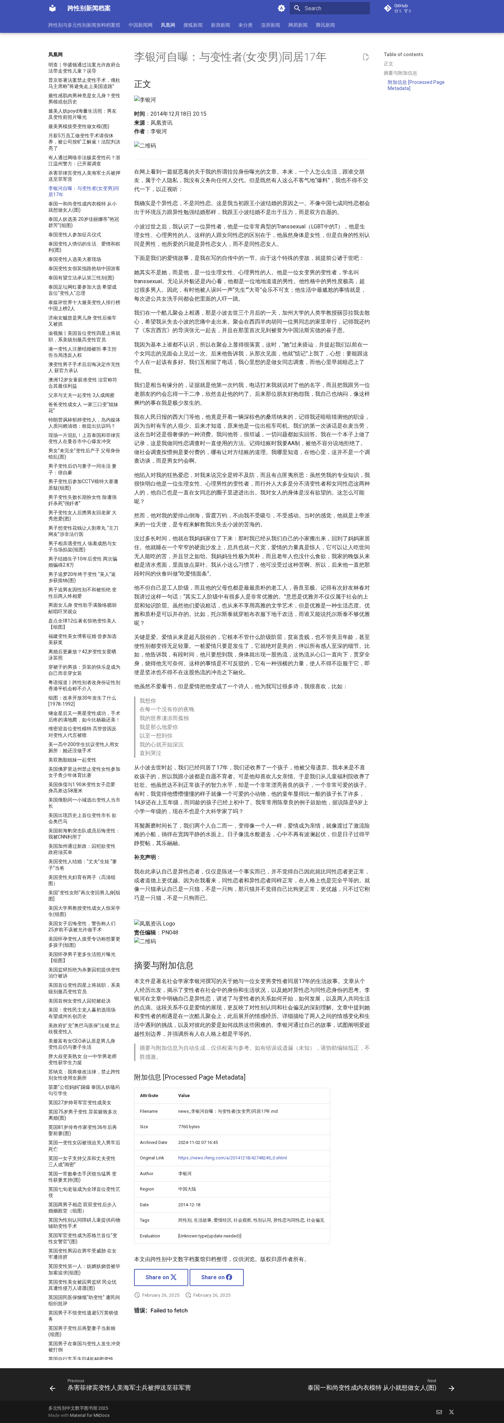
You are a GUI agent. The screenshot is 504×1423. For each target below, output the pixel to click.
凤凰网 (168, 25)
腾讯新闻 (325, 25)
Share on (158, 1277)
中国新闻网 (141, 25)
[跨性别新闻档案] (52, 8)
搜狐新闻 (193, 25)
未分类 (245, 25)
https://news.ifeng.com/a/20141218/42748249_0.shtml (232, 1157)
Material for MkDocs (90, 1415)
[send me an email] (439, 1411)
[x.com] (451, 1411)
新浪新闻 (220, 25)
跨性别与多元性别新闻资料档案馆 (84, 25)
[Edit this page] (366, 57)
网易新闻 (298, 25)
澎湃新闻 (270, 25)
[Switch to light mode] (281, 8)
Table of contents (403, 54)
